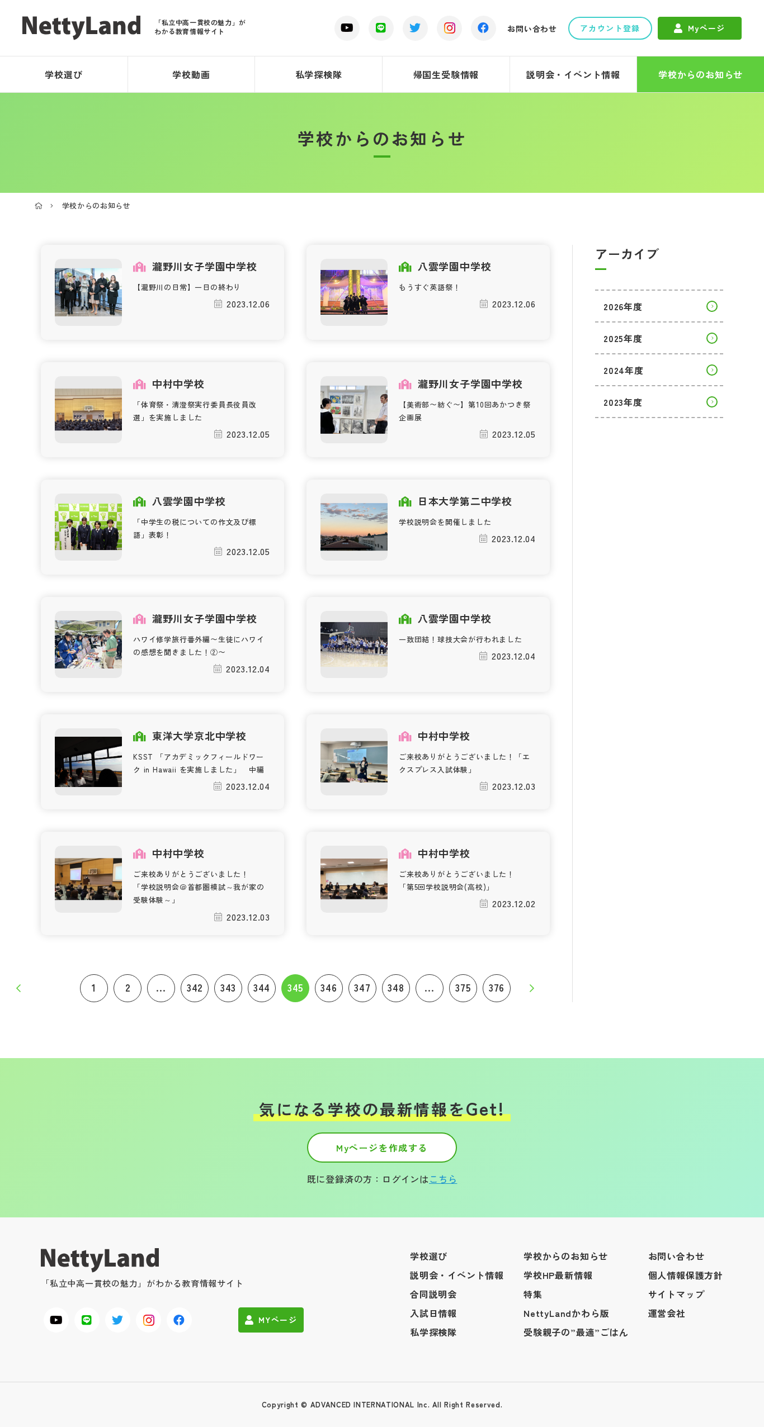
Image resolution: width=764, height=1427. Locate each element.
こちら (443, 1179)
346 (328, 987)
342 (194, 987)
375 (462, 987)
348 (396, 987)
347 (362, 987)
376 (496, 987)
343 (228, 987)
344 (261, 987)
